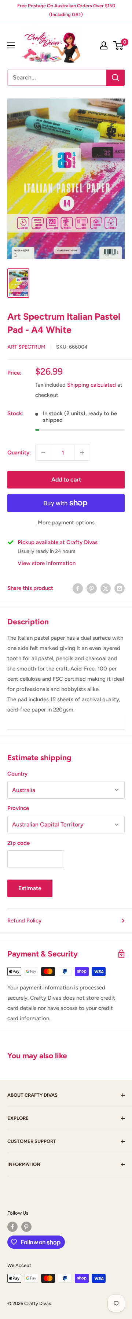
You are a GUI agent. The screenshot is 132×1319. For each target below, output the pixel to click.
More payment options (66, 522)
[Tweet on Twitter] (105, 588)
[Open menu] (11, 45)
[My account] (103, 45)
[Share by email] (119, 588)
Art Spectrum (26, 347)
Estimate (29, 888)
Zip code (18, 843)
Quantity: (19, 452)
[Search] (115, 78)
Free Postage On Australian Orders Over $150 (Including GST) (66, 10)
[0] (118, 45)
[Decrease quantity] (43, 452)
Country (17, 773)
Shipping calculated (91, 385)
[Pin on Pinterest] (92, 588)
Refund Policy (24, 920)
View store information (47, 563)
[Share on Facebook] (78, 588)
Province (18, 808)
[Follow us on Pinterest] (26, 1227)
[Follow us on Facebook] (12, 1227)
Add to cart (66, 479)
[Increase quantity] (82, 452)
